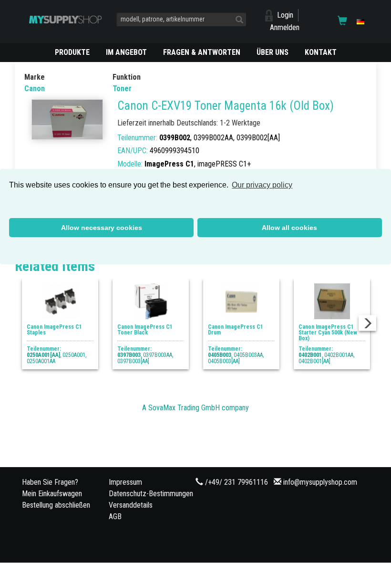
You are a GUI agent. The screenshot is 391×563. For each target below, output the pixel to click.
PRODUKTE (72, 52)
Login (285, 15)
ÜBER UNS (272, 52)
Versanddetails (131, 505)
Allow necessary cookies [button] (101, 227)
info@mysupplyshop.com (320, 482)
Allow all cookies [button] (289, 227)
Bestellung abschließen (56, 505)
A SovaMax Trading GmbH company (195, 407)
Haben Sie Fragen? (50, 482)
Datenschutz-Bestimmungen (151, 493)
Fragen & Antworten (201, 52)
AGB (115, 516)
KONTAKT (321, 52)
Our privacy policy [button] (262, 185)
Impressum (125, 482)
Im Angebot (126, 52)
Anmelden (284, 27)
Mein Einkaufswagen (52, 493)
